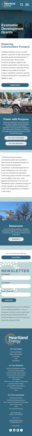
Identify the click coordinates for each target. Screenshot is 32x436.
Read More (16, 239)
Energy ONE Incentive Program (16, 386)
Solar (16, 358)
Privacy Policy (16, 425)
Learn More (16, 257)
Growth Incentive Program (16, 383)
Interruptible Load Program (16, 377)
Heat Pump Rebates (16, 352)
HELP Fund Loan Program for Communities (16, 402)
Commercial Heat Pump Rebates (16, 375)
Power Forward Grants (16, 404)
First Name (6, 274)
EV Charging (16, 356)
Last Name (5, 283)
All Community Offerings (16, 408)
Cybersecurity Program (16, 398)
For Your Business (16, 143)
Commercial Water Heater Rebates (16, 373)
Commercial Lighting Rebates (16, 370)
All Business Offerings (16, 388)
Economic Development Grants (16, 400)
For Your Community (16, 138)
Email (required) (8, 291)
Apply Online (15, 85)
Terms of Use (16, 418)
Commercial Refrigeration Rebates (16, 368)
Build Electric (16, 360)
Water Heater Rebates (16, 354)
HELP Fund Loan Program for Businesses (16, 381)
